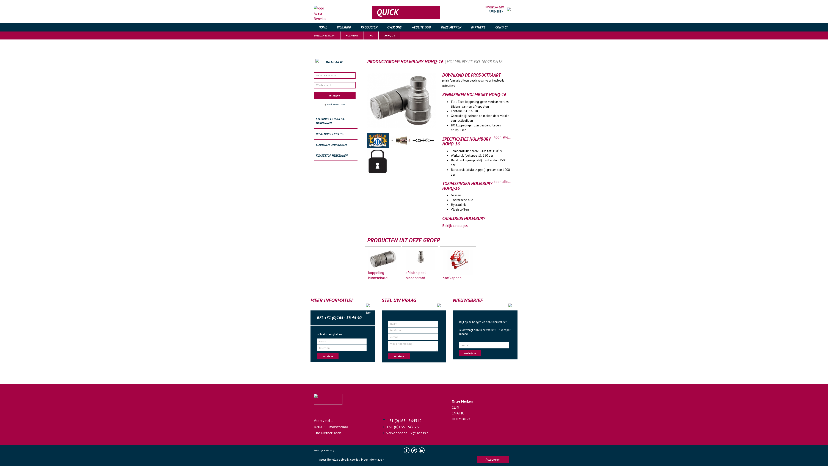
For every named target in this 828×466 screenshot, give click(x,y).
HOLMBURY (352, 35)
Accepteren (493, 459)
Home (323, 27)
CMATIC (458, 413)
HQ (371, 35)
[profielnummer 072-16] (401, 140)
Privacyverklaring (324, 450)
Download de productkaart (471, 75)
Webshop (344, 27)
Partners (478, 27)
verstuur (328, 356)
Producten (369, 27)
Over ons (394, 27)
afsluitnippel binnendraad (416, 275)
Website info (421, 27)
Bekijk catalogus (455, 225)
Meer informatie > (372, 459)
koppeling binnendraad (377, 275)
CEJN (455, 407)
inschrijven (470, 353)
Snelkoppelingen (324, 35)
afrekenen (496, 11)
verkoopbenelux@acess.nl (408, 432)
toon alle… (502, 137)
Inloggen (334, 95)
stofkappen (452, 278)
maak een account (335, 104)
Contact (501, 27)
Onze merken (451, 27)
